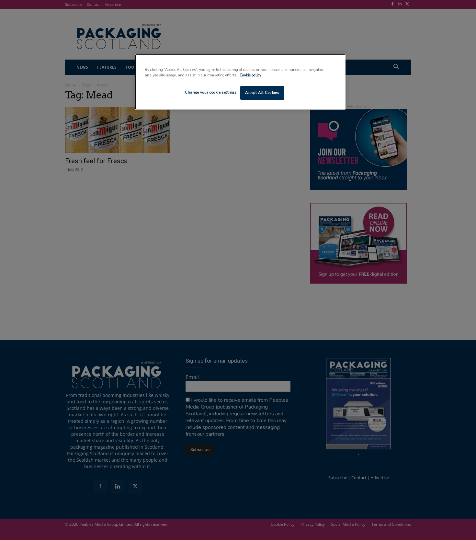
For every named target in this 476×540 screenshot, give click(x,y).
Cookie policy (250, 75)
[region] (240, 82)
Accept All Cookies (262, 92)
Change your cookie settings (210, 92)
